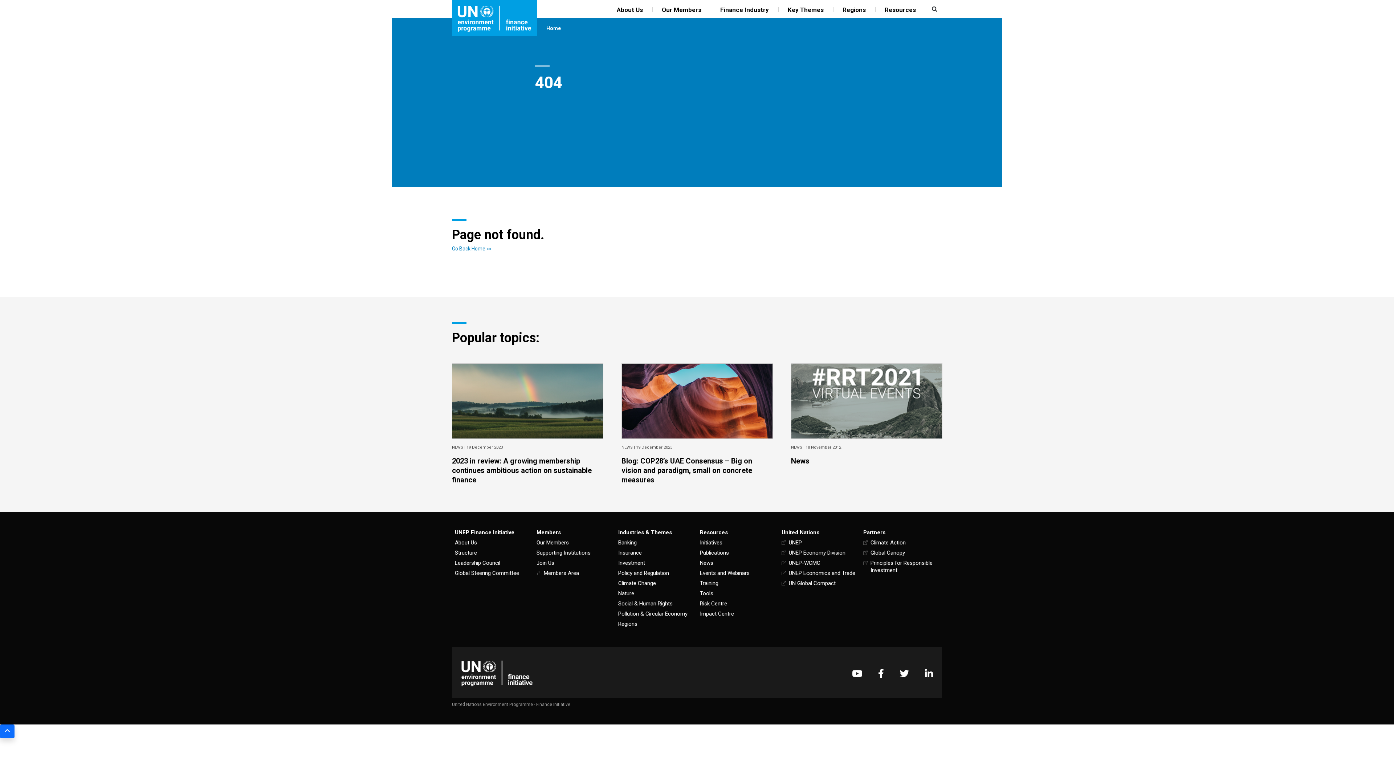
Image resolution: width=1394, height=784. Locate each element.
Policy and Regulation (643, 573)
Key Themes (806, 9)
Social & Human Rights (645, 603)
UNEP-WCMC (804, 563)
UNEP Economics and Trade (822, 573)
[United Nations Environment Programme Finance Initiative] (497, 673)
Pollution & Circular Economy (653, 614)
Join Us (545, 563)
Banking (627, 542)
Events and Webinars (725, 573)
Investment (631, 563)
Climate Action (888, 542)
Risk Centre (713, 603)
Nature (626, 593)
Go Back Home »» (472, 249)
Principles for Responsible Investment (902, 566)
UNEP (795, 542)
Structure (466, 553)
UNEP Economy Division (817, 553)
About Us (630, 9)
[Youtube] (857, 673)
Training (709, 583)
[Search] (933, 9)
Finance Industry (744, 9)
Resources (900, 9)
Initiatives (711, 542)
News (706, 563)
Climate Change (637, 583)
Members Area (561, 573)
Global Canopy (888, 553)
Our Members (681, 9)
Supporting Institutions (564, 553)
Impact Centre (717, 614)
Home (553, 28)
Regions (854, 9)
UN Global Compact (812, 583)
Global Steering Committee (487, 573)
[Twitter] (904, 673)
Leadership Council (477, 563)
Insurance (630, 553)
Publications (714, 553)
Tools (706, 593)
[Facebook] (881, 673)
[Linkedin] (929, 673)
